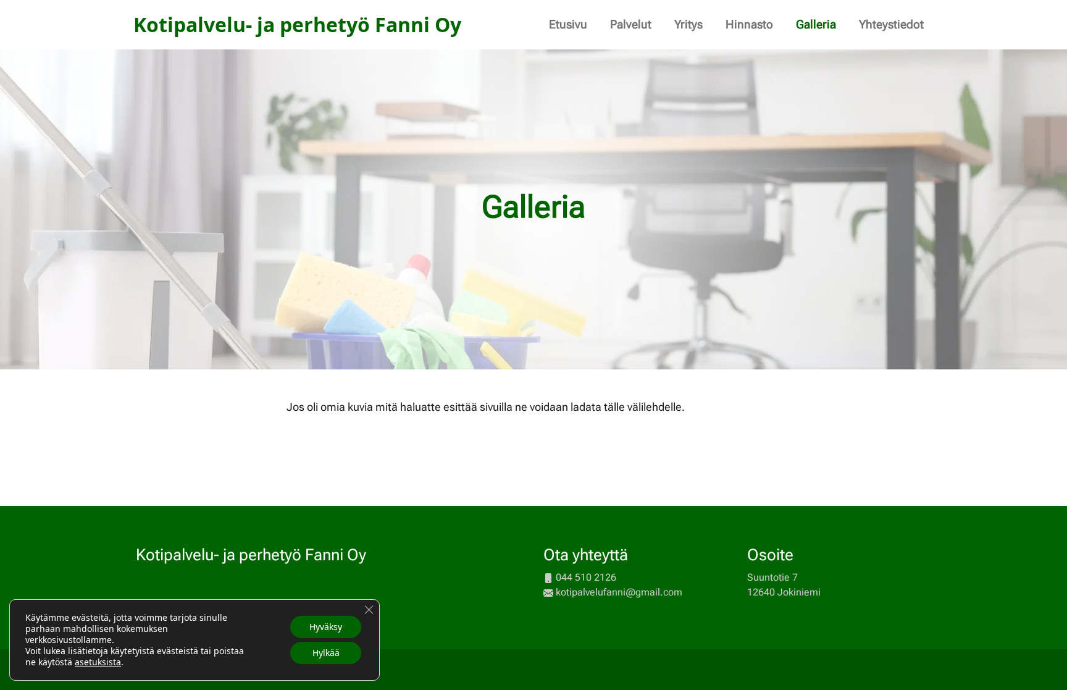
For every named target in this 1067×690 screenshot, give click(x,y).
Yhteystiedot (891, 24)
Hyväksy (325, 627)
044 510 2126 (586, 577)
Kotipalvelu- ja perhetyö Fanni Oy (251, 554)
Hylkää (326, 652)
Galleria (816, 24)
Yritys (688, 24)
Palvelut (630, 24)
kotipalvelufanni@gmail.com (619, 592)
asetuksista (98, 662)
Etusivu (568, 24)
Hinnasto (749, 24)
